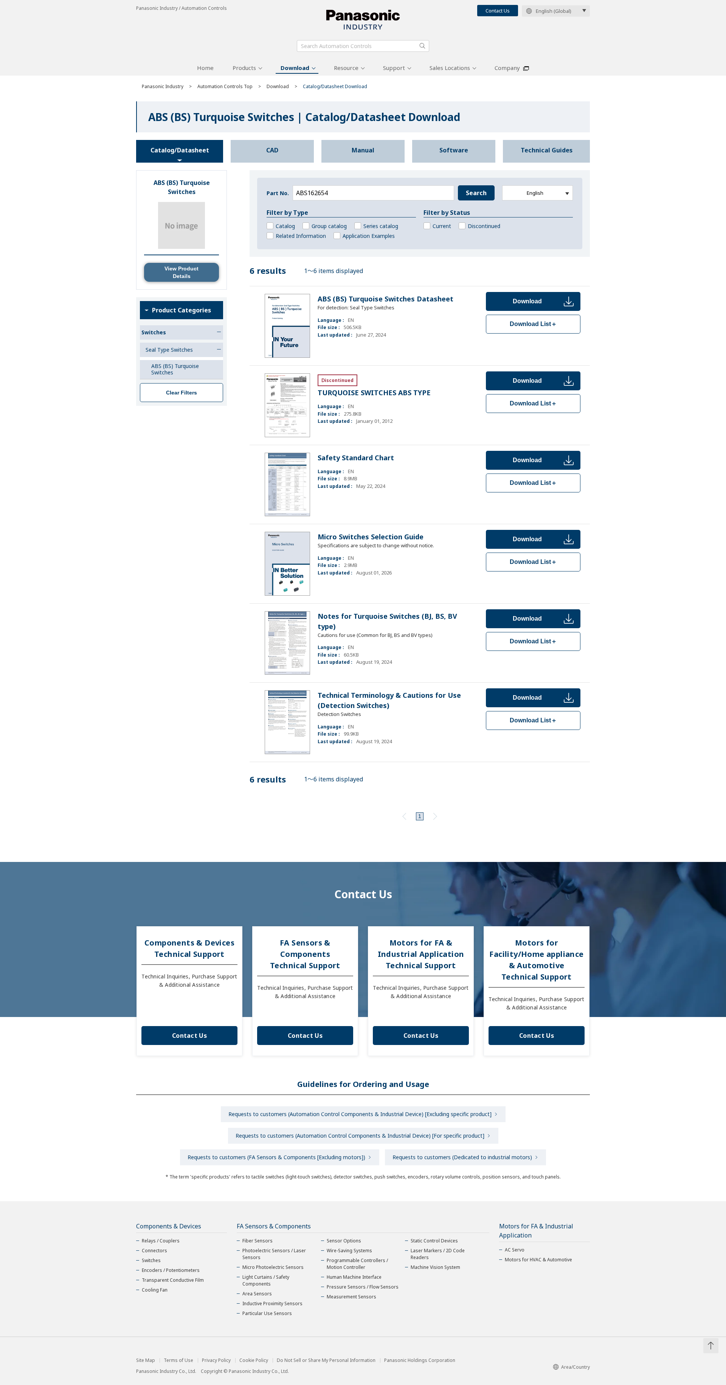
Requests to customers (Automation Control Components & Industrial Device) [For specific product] (360, 1135)
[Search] (422, 45)
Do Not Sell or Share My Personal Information (326, 1360)
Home (205, 67)
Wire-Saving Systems (349, 1250)
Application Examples (369, 235)
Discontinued (484, 226)
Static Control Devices (434, 1240)
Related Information (301, 235)
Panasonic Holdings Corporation (419, 1360)
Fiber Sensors (257, 1240)
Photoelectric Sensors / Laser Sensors (274, 1254)
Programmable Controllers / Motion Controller (357, 1263)
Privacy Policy (216, 1360)
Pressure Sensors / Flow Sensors (363, 1287)
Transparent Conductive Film (173, 1280)
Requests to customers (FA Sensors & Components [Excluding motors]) (276, 1157)
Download (295, 67)
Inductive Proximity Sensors (272, 1303)
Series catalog (380, 226)
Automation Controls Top (225, 86)
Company (507, 67)
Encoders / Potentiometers (171, 1270)
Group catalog (329, 226)
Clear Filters (181, 393)
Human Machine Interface (354, 1277)
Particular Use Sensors (267, 1313)
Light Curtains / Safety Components (265, 1280)
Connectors (154, 1250)
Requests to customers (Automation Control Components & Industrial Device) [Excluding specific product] (360, 1114)
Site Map (145, 1360)
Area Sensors (257, 1293)
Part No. (278, 193)
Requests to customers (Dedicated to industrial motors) (462, 1157)
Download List (533, 324)
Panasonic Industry (162, 86)
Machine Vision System (435, 1267)
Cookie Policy (253, 1360)
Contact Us (498, 10)
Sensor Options (344, 1240)
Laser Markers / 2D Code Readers (438, 1254)
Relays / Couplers (161, 1240)
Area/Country (575, 1367)
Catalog (285, 226)
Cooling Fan (155, 1290)
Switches (151, 1260)
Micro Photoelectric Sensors (273, 1267)
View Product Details (181, 272)
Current (442, 226)
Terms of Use (178, 1360)
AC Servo (514, 1250)
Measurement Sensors (351, 1296)
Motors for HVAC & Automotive (538, 1259)
